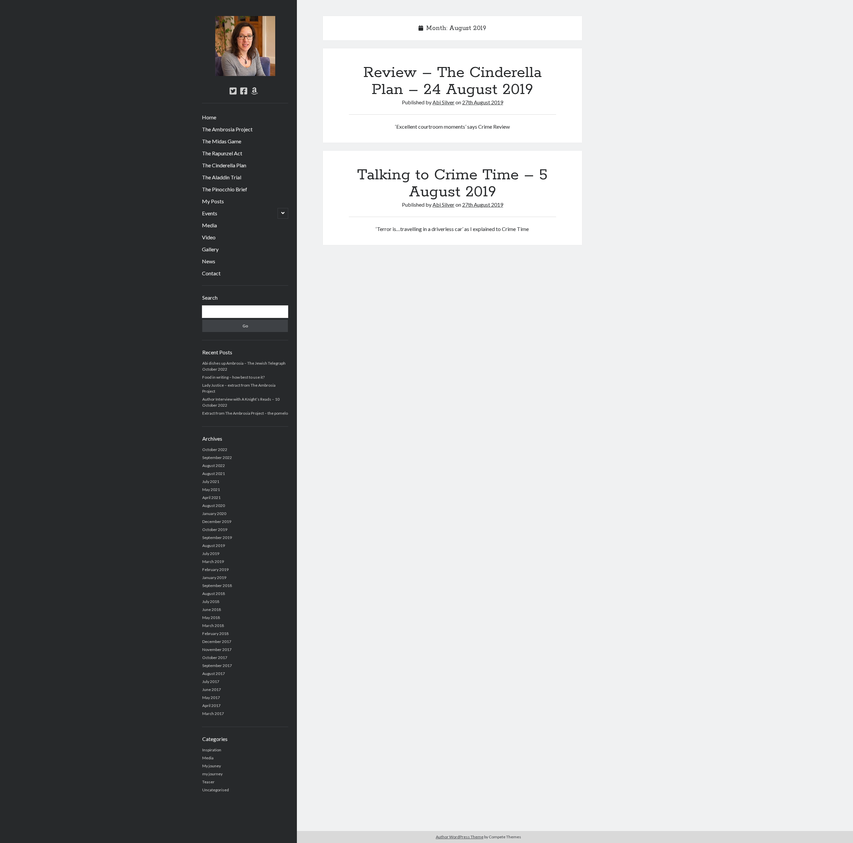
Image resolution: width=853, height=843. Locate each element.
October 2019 (214, 529)
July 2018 (210, 601)
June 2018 (211, 609)
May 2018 (211, 617)
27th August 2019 (482, 102)
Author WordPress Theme (459, 836)
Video (209, 237)
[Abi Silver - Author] (245, 73)
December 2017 (216, 641)
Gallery (210, 249)
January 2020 (214, 513)
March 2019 (213, 561)
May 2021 (211, 489)
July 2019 (210, 553)
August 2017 (213, 673)
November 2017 (217, 649)
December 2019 (216, 521)
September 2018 (217, 585)
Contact (211, 273)
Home (209, 117)
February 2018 (215, 633)
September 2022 (217, 457)
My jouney (211, 765)
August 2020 (213, 505)
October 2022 (214, 449)
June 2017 (211, 689)
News (208, 261)
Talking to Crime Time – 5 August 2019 (452, 183)
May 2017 (211, 697)
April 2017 (211, 705)
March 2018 (213, 625)
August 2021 (213, 473)
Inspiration (211, 749)
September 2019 (217, 537)
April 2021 (211, 497)
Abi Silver (443, 102)
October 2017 (214, 657)
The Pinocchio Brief (224, 189)
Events (209, 213)
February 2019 (215, 569)
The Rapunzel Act (222, 153)
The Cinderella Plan (224, 165)
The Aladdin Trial (221, 177)
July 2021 (210, 481)
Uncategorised (215, 789)
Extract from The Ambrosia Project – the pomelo (245, 413)
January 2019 (214, 577)
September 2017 (217, 665)
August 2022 (213, 465)
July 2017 (210, 681)
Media (209, 225)
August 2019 (213, 545)
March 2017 (213, 713)
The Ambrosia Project (227, 129)
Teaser (208, 781)
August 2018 (213, 593)
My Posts (213, 201)
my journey (212, 773)
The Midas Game (221, 141)
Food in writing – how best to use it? (233, 377)
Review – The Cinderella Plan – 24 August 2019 (452, 81)
